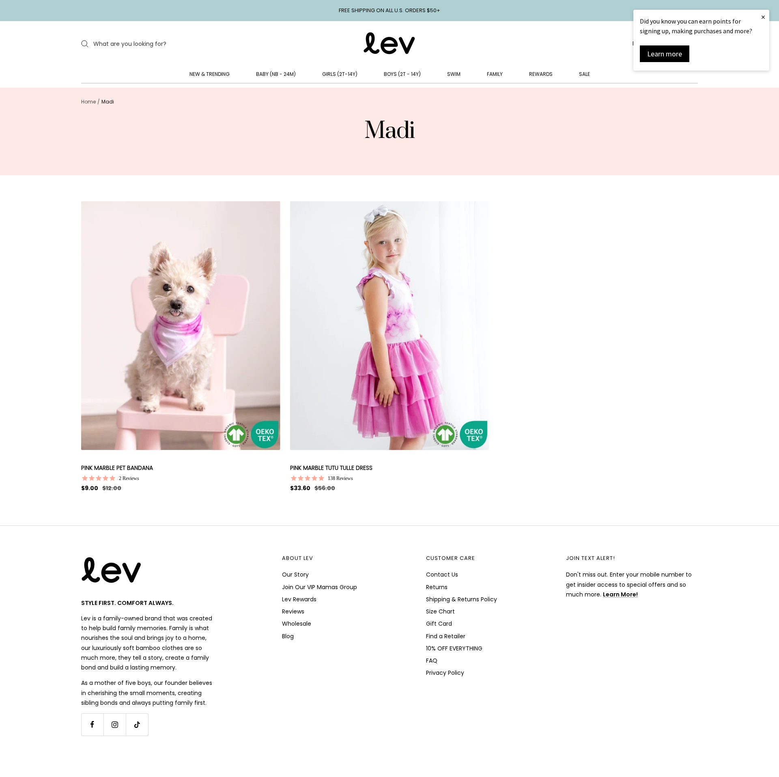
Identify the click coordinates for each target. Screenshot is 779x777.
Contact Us (442, 574)
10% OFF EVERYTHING (454, 648)
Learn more (664, 53)
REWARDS (541, 74)
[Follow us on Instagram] (114, 724)
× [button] (763, 17)
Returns (437, 587)
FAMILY (495, 74)
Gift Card (439, 624)
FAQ (431, 660)
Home (88, 101)
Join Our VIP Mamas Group (319, 587)
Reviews (293, 611)
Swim (454, 74)
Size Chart (440, 611)
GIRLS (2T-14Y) (339, 74)
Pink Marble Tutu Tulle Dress (331, 468)
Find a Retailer (445, 636)
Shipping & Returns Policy (461, 599)
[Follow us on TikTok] (137, 724)
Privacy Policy (445, 673)
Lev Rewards (299, 599)
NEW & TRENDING (209, 74)
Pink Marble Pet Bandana (117, 468)
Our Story (295, 574)
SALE (584, 74)
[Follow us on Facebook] (92, 724)
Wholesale (296, 624)
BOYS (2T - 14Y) (402, 74)
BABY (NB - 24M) (276, 74)
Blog (288, 636)
